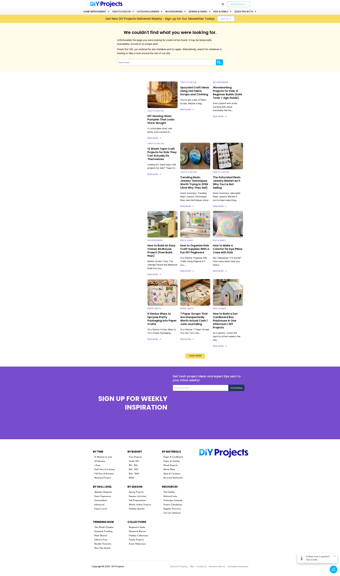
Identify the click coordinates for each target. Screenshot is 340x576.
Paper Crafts (154, 309)
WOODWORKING (174, 11)
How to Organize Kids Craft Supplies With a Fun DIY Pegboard (194, 249)
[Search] (219, 62)
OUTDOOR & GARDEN (148, 11)
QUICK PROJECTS (243, 11)
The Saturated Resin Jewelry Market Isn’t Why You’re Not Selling (227, 182)
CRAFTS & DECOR (121, 11)
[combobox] (166, 62)
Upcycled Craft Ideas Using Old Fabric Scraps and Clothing (194, 91)
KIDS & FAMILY (220, 11)
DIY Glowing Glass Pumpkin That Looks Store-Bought (161, 119)
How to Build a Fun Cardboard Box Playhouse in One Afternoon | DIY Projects (225, 320)
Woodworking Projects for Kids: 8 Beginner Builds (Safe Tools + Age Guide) (227, 93)
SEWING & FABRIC (198, 11)
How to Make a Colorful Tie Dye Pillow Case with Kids (227, 249)
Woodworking (220, 82)
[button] (195, 356)
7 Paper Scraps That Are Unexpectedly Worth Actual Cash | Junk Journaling (194, 319)
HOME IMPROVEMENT (95, 11)
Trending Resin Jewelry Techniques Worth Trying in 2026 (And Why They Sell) (194, 182)
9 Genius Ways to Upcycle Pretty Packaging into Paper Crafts (162, 319)
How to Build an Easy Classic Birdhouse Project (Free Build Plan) (161, 251)
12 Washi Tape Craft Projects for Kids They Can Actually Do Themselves (162, 154)
